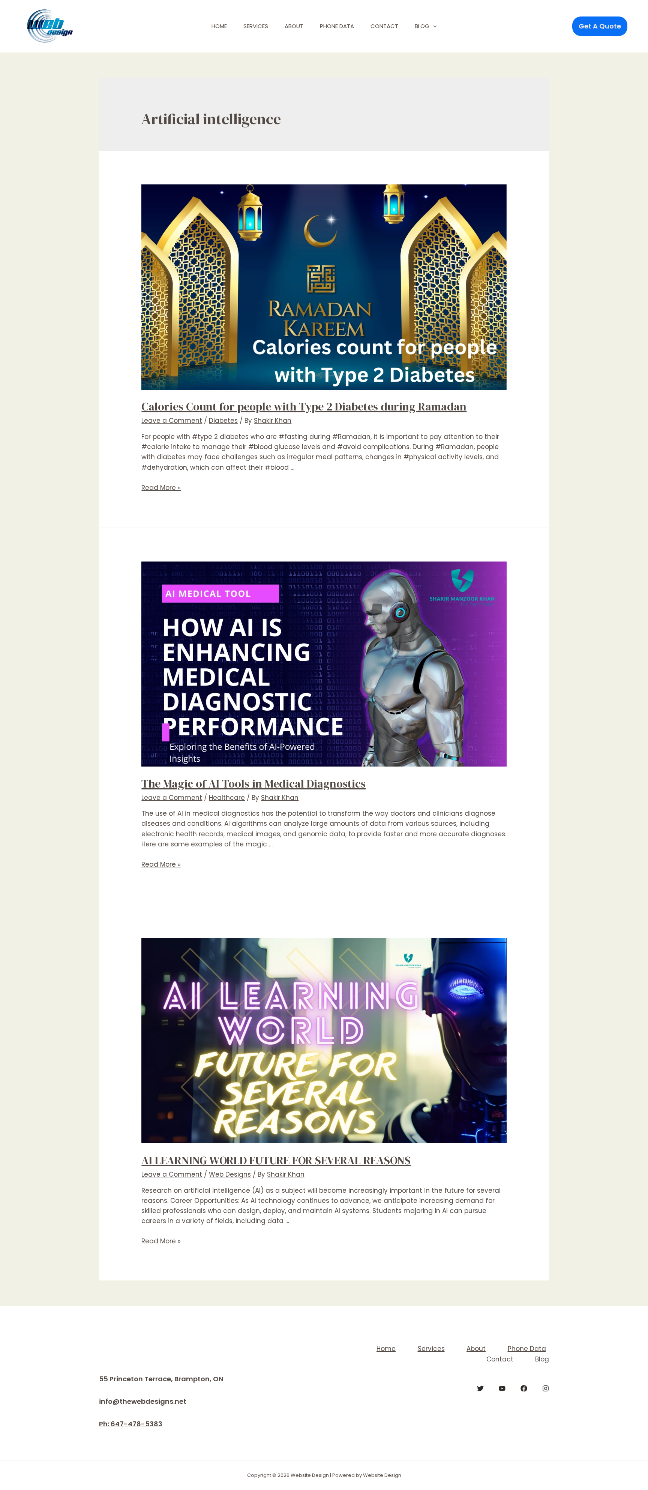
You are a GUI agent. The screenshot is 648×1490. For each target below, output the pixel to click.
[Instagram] (545, 1388)
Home (219, 26)
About (294, 26)
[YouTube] (502, 1388)
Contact (384, 26)
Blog (422, 26)
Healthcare (227, 797)
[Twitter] (480, 1388)
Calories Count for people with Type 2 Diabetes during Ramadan (303, 406)
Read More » (161, 487)
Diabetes (223, 420)
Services (255, 26)
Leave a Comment (171, 420)
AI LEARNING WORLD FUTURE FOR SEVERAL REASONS (276, 1160)
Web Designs (230, 1174)
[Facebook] (523, 1388)
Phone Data (337, 26)
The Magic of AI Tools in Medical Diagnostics (253, 783)
